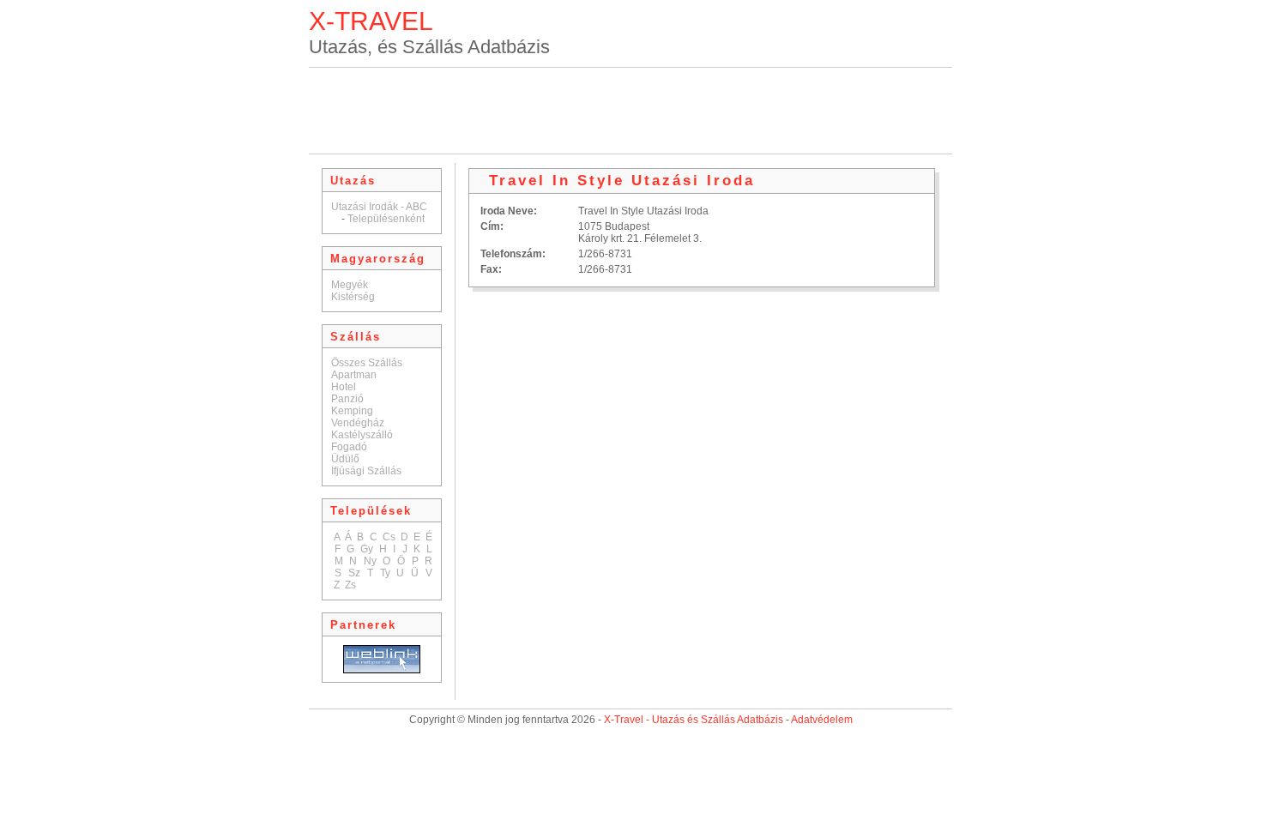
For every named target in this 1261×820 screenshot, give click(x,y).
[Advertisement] (630, 110)
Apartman (354, 375)
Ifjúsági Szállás (366, 471)
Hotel (343, 387)
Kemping (352, 411)
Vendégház (357, 423)
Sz (354, 573)
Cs (389, 537)
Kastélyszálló (362, 435)
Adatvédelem (822, 720)
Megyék (349, 285)
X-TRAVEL (371, 21)
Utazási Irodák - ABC (379, 207)
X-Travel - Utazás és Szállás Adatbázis (693, 720)
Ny (370, 561)
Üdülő (345, 459)
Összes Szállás (366, 363)
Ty (385, 573)
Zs (350, 585)
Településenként (386, 219)
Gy (366, 549)
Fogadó (349, 447)
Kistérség (353, 297)
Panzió (347, 399)
